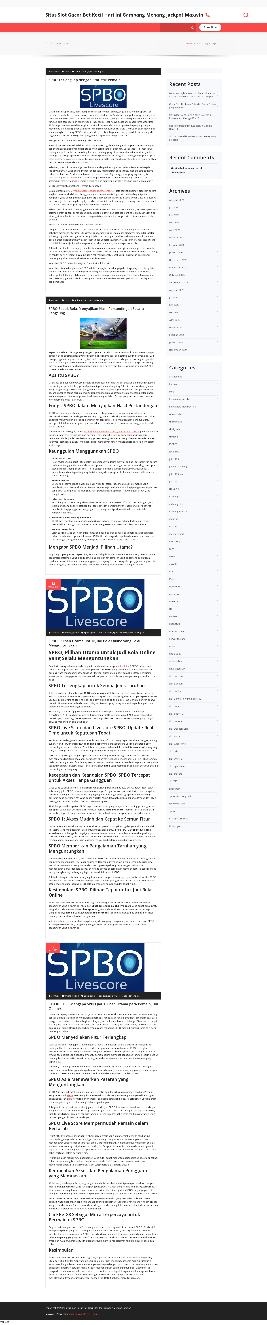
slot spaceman (177, 766)
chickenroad (175, 421)
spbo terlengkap (96, 71)
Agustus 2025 (176, 289)
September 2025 (178, 282)
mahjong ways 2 (178, 511)
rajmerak (174, 593)
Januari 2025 (176, 342)
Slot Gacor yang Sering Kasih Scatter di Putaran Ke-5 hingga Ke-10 (190, 116)
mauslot (173, 518)
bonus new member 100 (182, 406)
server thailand (177, 638)
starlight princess (178, 818)
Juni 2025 (174, 304)
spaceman (174, 788)
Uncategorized (71, 632)
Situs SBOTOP (177, 668)
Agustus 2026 (176, 199)
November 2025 (178, 267)
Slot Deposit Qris (178, 728)
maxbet (173, 526)
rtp (171, 608)
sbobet (173, 616)
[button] (192, 27)
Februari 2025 (177, 334)
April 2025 (174, 319)
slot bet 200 (176, 683)
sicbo (172, 646)
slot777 (173, 781)
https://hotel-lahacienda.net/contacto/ (94, 190)
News (172, 556)
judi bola (173, 481)
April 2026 (174, 229)
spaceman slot (177, 803)
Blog (171, 391)
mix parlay (174, 541)
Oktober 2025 (177, 274)
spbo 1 (84, 71)
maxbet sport (176, 533)
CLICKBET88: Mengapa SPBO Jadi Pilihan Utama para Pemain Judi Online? (103, 1006)
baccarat (174, 384)
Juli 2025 (173, 297)
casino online (176, 414)
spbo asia (102, 995)
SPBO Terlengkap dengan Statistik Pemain (85, 79)
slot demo (174, 706)
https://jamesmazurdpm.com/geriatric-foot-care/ (111, 431)
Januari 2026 (176, 252)
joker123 (174, 459)
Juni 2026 (174, 214)
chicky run (174, 429)
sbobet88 (174, 623)
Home (188, 43)
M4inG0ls (54, 71)
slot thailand (175, 773)
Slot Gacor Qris (177, 743)
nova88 (173, 563)
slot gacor (174, 736)
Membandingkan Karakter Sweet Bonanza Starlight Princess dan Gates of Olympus (192, 95)
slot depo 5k (176, 721)
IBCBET (173, 444)
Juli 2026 (173, 207)
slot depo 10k (176, 713)
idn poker (174, 451)
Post (171, 571)
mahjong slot (176, 504)
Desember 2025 (178, 259)
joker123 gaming (178, 466)
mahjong (173, 496)
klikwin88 (174, 489)
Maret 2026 (175, 237)
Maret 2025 (175, 327)
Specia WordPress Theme (84, 1313)
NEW (172, 548)
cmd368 (173, 436)
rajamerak (174, 586)
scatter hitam (176, 631)
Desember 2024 (178, 349)
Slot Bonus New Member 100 (185, 698)
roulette (173, 601)
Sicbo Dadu (175, 653)
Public (172, 578)
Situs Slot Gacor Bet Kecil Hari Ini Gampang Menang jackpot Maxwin (124, 15)
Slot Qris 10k (176, 758)
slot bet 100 (176, 676)
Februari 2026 (177, 244)
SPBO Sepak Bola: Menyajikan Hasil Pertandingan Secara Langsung (96, 310)
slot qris (173, 751)
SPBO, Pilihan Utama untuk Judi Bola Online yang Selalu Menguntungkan (95, 642)
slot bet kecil (176, 691)
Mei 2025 (174, 312)
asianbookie (175, 376)
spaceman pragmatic (180, 796)
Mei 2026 (174, 222)
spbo (66, 71)
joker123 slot (176, 474)
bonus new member (180, 399)
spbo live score (104, 632)
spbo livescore (120, 632)
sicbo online (175, 661)
